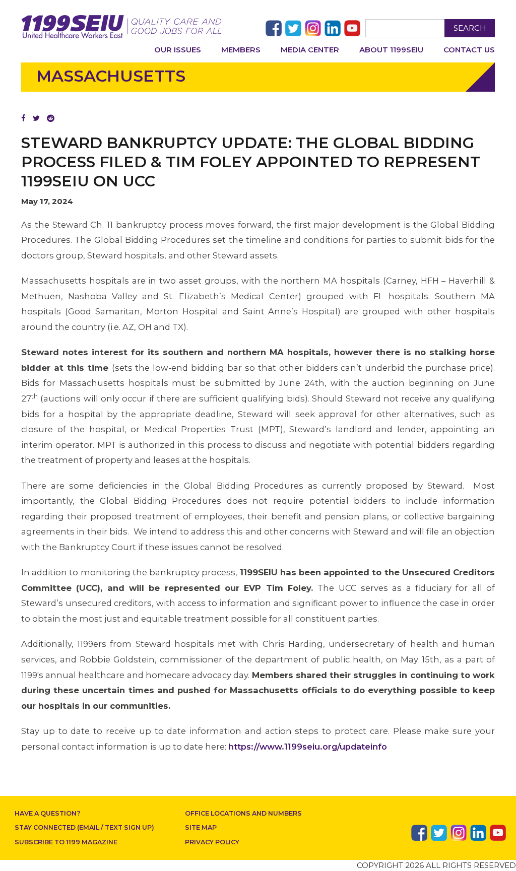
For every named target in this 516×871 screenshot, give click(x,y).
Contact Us (469, 49)
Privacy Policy (212, 842)
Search (470, 28)
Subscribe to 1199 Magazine (66, 842)
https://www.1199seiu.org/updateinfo (307, 747)
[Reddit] (50, 118)
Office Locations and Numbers (243, 813)
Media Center (310, 49)
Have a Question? (48, 813)
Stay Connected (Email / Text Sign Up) (84, 827)
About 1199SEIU (391, 49)
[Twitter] (36, 118)
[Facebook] (23, 118)
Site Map (201, 827)
